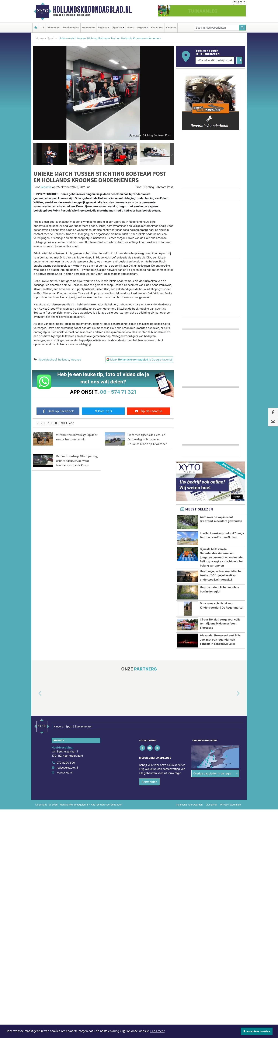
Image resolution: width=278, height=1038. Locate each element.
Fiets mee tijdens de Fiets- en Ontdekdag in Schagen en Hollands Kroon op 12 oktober (147, 439)
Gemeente (88, 27)
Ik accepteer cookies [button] (256, 1031)
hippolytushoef (47, 359)
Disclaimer (211, 804)
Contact (171, 27)
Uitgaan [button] (141, 27)
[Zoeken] (242, 27)
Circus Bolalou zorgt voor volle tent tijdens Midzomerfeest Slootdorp (220, 623)
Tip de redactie (151, 411)
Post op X (105, 411)
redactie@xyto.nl (67, 767)
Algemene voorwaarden (189, 804)
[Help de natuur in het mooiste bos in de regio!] (187, 592)
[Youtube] (150, 747)
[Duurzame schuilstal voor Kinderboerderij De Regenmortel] (187, 608)
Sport (130, 27)
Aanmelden (149, 782)
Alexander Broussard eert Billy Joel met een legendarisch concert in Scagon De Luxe (220, 639)
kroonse (76, 359)
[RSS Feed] (157, 747)
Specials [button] (117, 27)
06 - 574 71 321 (118, 392)
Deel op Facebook (61, 411)
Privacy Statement (230, 804)
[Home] (35, 27)
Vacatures (157, 27)
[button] (34, 154)
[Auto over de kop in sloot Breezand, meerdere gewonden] (187, 522)
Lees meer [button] (157, 1031)
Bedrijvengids (71, 27)
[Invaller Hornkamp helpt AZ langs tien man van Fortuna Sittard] (187, 538)
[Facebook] (142, 747)
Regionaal (103, 27)
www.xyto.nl (64, 772)
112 (42, 27)
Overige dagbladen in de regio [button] (212, 773)
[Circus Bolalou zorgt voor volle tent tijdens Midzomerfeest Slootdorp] (187, 624)
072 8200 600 (66, 762)
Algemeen (53, 27)
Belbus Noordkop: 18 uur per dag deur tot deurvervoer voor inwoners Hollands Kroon (77, 460)
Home (39, 38)
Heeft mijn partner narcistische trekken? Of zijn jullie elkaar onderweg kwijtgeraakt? (221, 575)
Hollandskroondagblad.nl (92, 9)
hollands (63, 359)
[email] (273, 421)
